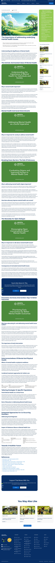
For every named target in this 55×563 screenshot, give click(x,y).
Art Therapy (27, 539)
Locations (32, 3)
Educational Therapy (28, 537)
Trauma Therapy (27, 545)
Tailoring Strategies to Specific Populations (46, 27)
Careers (46, 546)
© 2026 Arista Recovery (4, 561)
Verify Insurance (37, 546)
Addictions (18, 3)
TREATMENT (16, 534)
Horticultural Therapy (28, 549)
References (43, 33)
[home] (4, 3)
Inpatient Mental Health (18, 539)
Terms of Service (51, 561)
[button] (18, 3)
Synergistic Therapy (28, 556)
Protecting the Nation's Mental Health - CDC (9, 471)
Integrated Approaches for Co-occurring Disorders (46, 30)
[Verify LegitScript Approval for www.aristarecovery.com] (3, 540)
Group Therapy (27, 547)
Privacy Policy (46, 561)
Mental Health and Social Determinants (45, 16)
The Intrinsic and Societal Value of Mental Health (46, 13)
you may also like (44, 37)
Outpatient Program (18, 544)
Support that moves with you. (46, 36)
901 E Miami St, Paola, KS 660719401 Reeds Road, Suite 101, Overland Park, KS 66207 (7, 549)
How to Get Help (37, 544)
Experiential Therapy (28, 554)
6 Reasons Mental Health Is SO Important (9, 467)
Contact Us (46, 544)
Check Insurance (23, 290)
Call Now (16, 290)
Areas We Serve (44, 39)
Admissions (37, 3)
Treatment (23, 3)
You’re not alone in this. (45, 34)
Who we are (46, 537)
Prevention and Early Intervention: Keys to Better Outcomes (46, 22)
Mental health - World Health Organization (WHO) (10, 459)
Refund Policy (41, 561)
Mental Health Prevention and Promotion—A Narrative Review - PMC (13, 461)
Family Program (17, 537)
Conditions (36, 539)
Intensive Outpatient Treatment (18, 551)
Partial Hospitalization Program (18, 549)
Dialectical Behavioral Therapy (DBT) (28, 543)
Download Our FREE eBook (6, 0)
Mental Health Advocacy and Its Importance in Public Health (12, 463)
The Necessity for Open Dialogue (46, 20)
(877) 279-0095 (51, 0)
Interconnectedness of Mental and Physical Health (46, 25)
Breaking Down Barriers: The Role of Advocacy (46, 18)
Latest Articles (47, 542)
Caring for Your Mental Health (7, 465)
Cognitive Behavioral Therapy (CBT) (28, 541)
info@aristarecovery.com (6, 546)
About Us (28, 3)
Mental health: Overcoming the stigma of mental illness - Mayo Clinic (13, 469)
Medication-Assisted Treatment (18, 546)
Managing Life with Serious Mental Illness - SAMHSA (10, 468)
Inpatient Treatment (18, 542)
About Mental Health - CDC (6, 460)
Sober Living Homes (18, 553)
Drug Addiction (37, 542)
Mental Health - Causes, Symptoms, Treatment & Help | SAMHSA (12, 464)
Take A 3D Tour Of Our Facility (15, 0)
